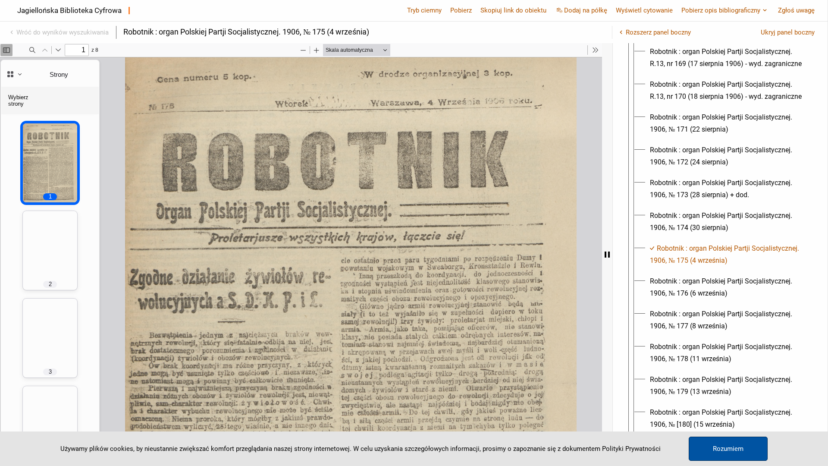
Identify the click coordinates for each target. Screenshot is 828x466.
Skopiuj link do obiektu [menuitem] (513, 10)
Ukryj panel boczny (788, 32)
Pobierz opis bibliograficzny (720, 10)
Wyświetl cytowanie (644, 10)
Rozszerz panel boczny (658, 32)
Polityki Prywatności (631, 449)
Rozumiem (728, 449)
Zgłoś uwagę (796, 10)
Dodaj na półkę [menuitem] (585, 10)
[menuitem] (728, 57)
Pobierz (461, 10)
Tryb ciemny (424, 10)
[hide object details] (607, 254)
